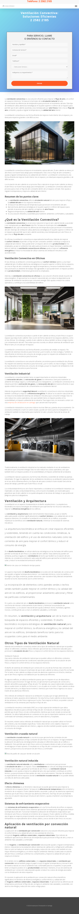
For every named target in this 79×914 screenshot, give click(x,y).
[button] (76, 6)
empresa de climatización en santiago (21, 402)
